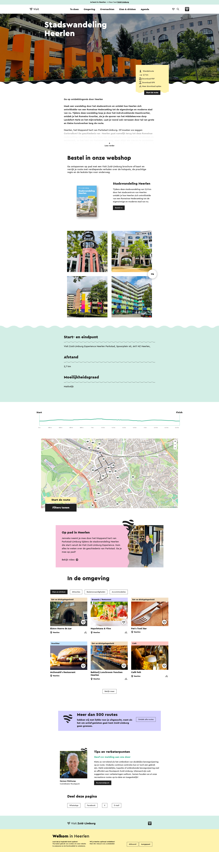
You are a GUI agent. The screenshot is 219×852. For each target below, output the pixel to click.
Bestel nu (119, 208)
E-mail (116, 805)
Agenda (145, 9)
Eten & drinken (127, 9)
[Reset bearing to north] (175, 448)
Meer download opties (151, 86)
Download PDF (148, 79)
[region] (109, 473)
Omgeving (89, 9)
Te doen (74, 9)
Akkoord (132, 844)
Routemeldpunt (102, 783)
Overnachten (107, 9)
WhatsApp (73, 805)
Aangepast (145, 844)
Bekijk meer (110, 691)
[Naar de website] (85, 633)
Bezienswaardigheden (96, 592)
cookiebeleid (110, 843)
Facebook (91, 805)
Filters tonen (60, 507)
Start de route (152, 92)
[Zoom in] (175, 441)
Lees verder (109, 146)
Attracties (76, 592)
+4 (152, 274)
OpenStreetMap (165, 507)
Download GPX (148, 82)
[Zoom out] (175, 444)
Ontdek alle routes (146, 719)
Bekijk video (68, 560)
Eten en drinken (58, 592)
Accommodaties (119, 592)
